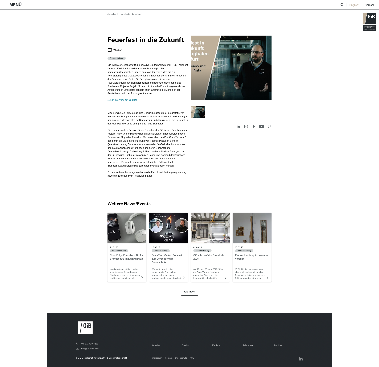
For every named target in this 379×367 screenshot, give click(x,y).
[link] (126, 228)
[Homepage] (369, 22)
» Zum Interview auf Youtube (122, 100)
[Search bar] (342, 4)
